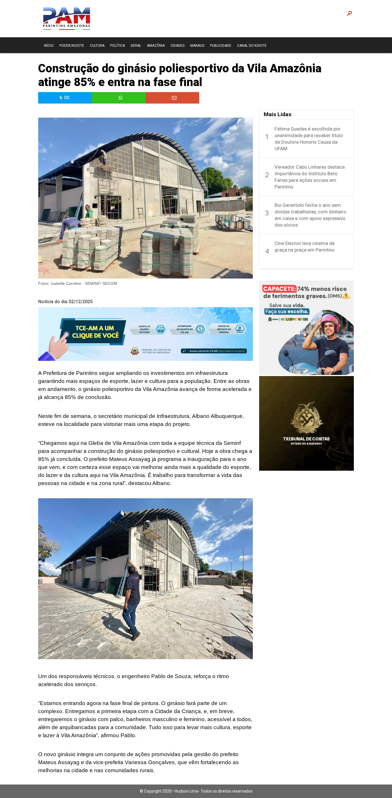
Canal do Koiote (252, 46)
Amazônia (156, 46)
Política (117, 46)
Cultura (97, 46)
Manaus (197, 46)
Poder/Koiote (71, 46)
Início (49, 46)
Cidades (177, 46)
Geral (136, 46)
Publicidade (220, 46)
